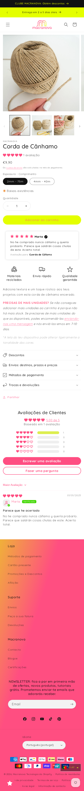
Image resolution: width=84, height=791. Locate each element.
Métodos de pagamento (25, 556)
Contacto (14, 649)
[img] (12, 496)
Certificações (17, 667)
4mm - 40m (42, 181)
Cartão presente (19, 565)
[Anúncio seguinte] (76, 12)
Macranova (19, 774)
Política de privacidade (20, 780)
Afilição (13, 582)
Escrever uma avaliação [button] (42, 461)
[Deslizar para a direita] (79, 126)
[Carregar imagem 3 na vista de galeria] (64, 125)
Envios (12, 607)
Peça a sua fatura (20, 616)
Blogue (13, 658)
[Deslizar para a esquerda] (4, 126)
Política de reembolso (67, 774)
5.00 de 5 (53, 420)
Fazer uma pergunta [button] (42, 471)
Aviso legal (28, 786)
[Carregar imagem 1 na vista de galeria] (20, 125)
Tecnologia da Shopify (39, 774)
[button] (8, 24)
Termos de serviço (47, 780)
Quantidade (10, 198)
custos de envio (14, 167)
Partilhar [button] (13, 397)
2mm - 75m (15, 181)
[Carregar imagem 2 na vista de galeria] (42, 125)
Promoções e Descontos (25, 574)
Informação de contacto (51, 786)
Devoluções (16, 625)
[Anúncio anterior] (7, 12)
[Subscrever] (71, 704)
